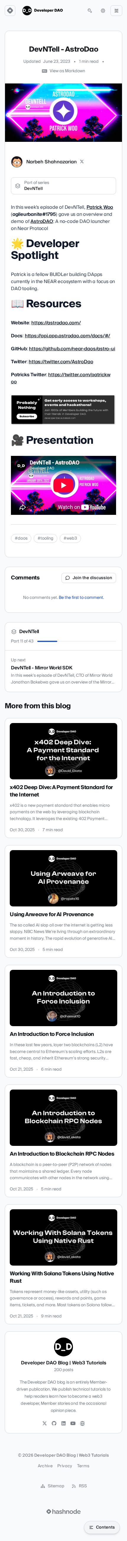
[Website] (82, 1423)
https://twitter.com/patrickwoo (60, 378)
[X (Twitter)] (81, 162)
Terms (83, 1466)
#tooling (45, 538)
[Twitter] (45, 1423)
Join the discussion (92, 577)
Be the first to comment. (81, 597)
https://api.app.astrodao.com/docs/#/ (67, 336)
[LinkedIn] (63, 1423)
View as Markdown (67, 71)
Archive (45, 1466)
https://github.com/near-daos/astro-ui (72, 349)
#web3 (70, 538)
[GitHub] (54, 1423)
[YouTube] (73, 1423)
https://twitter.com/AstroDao (61, 362)
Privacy (64, 1466)
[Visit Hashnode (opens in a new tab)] (63, 1511)
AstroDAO (41, 221)
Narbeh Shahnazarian (51, 161)
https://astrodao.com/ (56, 323)
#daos (21, 538)
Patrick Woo (100, 207)
